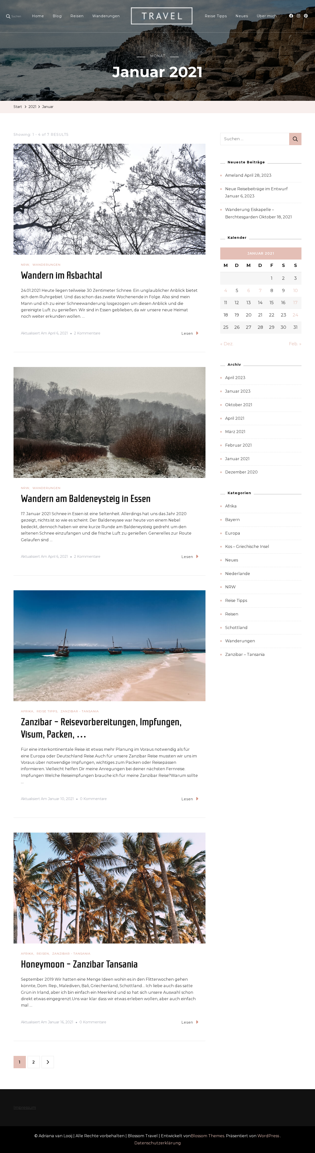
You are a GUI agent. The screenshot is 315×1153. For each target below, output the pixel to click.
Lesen (187, 333)
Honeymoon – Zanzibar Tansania (79, 964)
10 (295, 290)
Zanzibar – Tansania (245, 654)
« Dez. (226, 344)
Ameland (234, 175)
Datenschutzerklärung (157, 1143)
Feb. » (295, 344)
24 (295, 315)
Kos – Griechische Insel (247, 546)
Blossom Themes (207, 1136)
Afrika (27, 711)
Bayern (232, 519)
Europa (232, 533)
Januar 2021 (237, 458)
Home (38, 16)
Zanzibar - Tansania (80, 711)
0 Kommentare (93, 799)
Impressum (25, 1107)
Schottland (236, 627)
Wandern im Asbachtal (61, 275)
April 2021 (234, 418)
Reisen (77, 16)
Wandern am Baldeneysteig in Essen (86, 498)
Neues (242, 16)
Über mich (267, 16)
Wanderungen (106, 16)
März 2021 (235, 431)
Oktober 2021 (238, 404)
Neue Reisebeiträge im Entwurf (256, 189)
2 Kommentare (87, 334)
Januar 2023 (238, 391)
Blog (57, 16)
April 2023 (235, 377)
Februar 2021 (238, 445)
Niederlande (237, 573)
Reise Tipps (216, 16)
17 (295, 302)
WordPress (268, 1136)
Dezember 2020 (241, 472)
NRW (25, 264)
